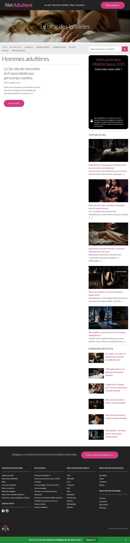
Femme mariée (43, 47)
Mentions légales (8, 491)
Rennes (70, 507)
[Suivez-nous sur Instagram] (8, 511)
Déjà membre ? (112, 5)
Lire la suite (14, 103)
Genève (102, 498)
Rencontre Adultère (60, 5)
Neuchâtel (103, 504)
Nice (68, 491)
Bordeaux (71, 494)
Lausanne (103, 501)
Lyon (69, 482)
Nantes (70, 501)
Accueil (47, 5)
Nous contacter (8, 488)
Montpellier (71, 504)
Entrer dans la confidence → (100, 454)
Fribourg (102, 508)
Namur (102, 485)
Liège (101, 478)
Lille (68, 488)
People (72, 47)
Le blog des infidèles (65, 26)
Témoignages (18, 51)
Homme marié (59, 47)
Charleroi (103, 482)
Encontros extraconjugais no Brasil (15, 498)
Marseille (70, 478)
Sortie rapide (121, 271)
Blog (72, 5)
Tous (4, 47)
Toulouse (70, 485)
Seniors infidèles (40, 507)
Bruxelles (103, 475)
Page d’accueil (7, 475)
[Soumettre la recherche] (125, 49)
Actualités (16, 47)
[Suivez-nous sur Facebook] (4, 511)
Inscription (80, 5)
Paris (69, 475)
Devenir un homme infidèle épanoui (48, 498)
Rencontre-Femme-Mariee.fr (13, 494)
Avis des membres (9, 485)
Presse (5, 51)
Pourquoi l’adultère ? (42, 475)
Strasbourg (71, 498)
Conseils (28, 47)
